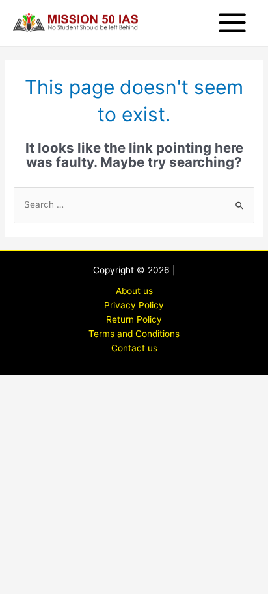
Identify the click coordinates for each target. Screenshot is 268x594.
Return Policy (134, 319)
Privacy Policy (134, 305)
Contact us (134, 348)
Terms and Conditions (134, 333)
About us (134, 291)
